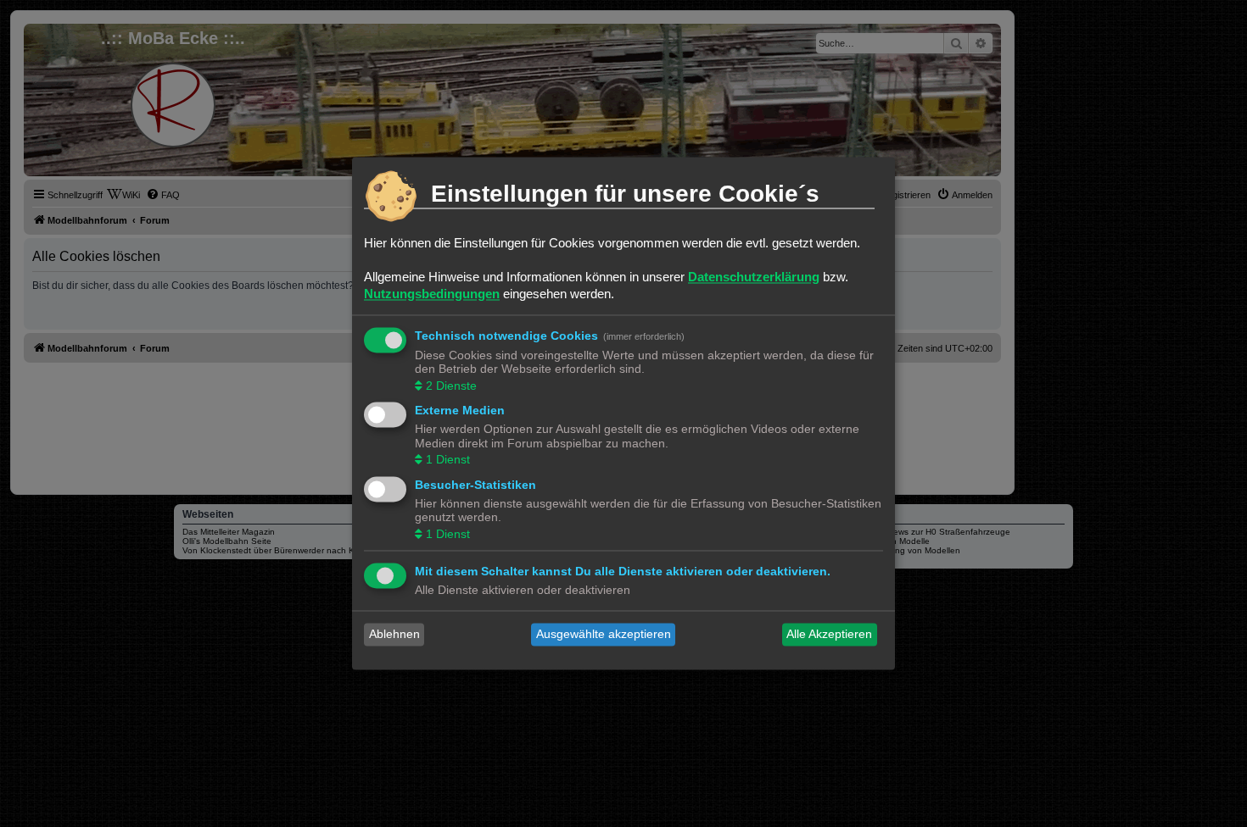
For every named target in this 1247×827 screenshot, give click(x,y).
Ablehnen (394, 634)
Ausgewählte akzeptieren (603, 634)
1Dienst (448, 460)
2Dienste (451, 385)
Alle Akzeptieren (829, 634)
